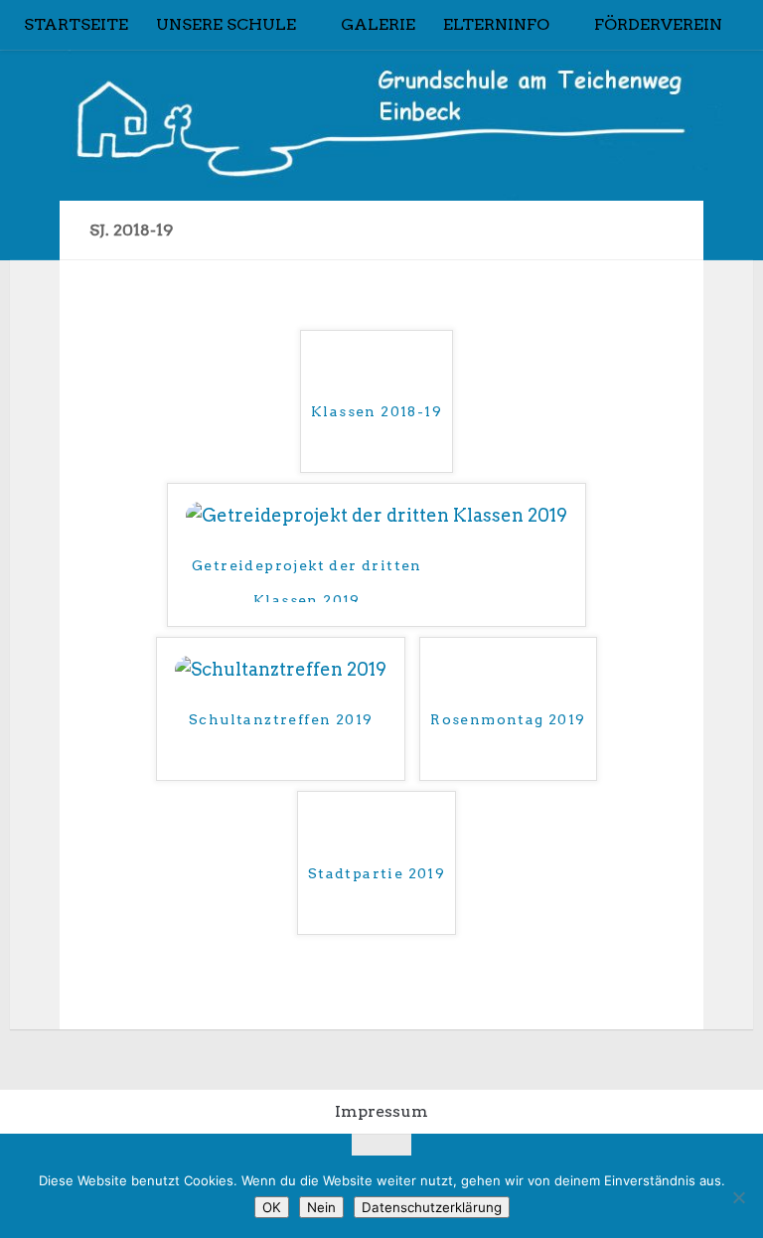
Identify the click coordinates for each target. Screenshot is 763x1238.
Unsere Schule (226, 24)
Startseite (76, 24)
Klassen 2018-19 (376, 411)
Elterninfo (496, 24)
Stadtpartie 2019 (376, 873)
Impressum (381, 1111)
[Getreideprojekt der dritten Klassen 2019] (376, 515)
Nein (321, 1207)
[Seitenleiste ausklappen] (35, 230)
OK (271, 1207)
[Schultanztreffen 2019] (280, 669)
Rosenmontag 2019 (507, 719)
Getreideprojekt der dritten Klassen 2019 (307, 579)
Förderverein (658, 24)
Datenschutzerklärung (432, 1207)
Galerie (378, 24)
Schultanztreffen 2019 (281, 719)
